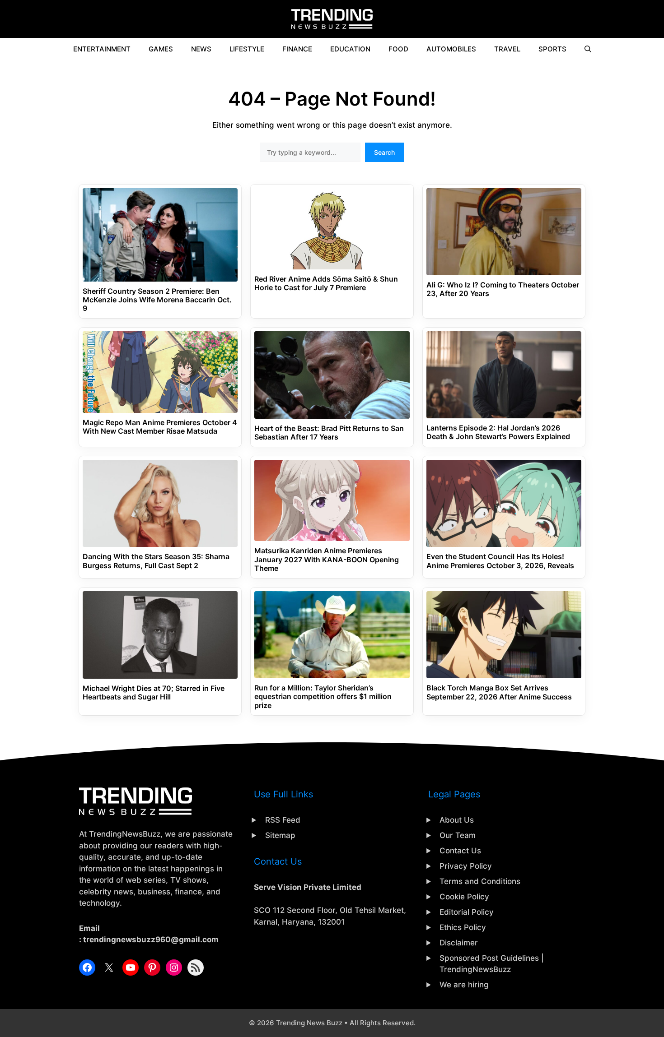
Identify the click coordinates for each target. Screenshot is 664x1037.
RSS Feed (282, 819)
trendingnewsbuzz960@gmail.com (151, 939)
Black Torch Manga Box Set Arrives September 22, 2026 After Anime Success (499, 692)
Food (398, 49)
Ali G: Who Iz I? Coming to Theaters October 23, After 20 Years (502, 289)
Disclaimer (459, 942)
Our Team (458, 835)
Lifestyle (246, 49)
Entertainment (102, 49)
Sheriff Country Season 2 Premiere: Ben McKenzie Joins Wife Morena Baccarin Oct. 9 (157, 300)
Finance (297, 49)
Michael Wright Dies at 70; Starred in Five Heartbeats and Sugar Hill (153, 692)
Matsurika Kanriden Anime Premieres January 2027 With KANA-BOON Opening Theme (326, 559)
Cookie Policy (464, 896)
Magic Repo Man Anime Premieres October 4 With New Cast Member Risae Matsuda (160, 426)
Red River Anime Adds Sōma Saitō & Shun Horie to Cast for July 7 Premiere (326, 283)
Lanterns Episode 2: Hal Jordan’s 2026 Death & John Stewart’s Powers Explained (498, 432)
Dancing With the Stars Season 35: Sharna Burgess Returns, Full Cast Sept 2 (156, 560)
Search (384, 152)
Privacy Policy (466, 865)
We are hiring (464, 984)
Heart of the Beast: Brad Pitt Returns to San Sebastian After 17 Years (329, 432)
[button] (587, 49)
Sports (552, 49)
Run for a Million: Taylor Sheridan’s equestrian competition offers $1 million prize (323, 696)
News (201, 49)
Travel (507, 49)
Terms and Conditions (480, 881)
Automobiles (451, 49)
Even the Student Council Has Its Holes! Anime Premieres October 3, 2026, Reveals (500, 560)
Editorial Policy (467, 912)
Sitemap (280, 835)
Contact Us (460, 850)
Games (161, 49)
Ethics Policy (463, 927)
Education (350, 49)
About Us (457, 819)
